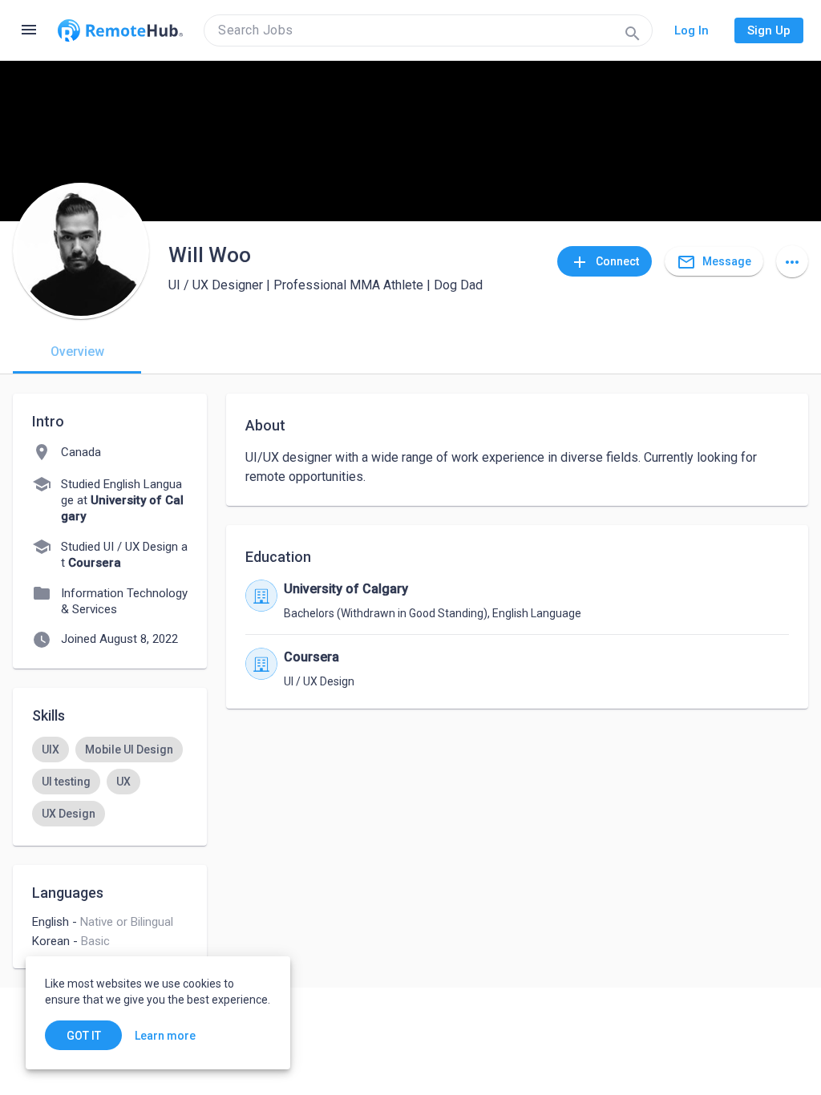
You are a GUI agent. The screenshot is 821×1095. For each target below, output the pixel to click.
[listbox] (110, 781)
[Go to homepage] (120, 30)
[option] (50, 749)
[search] (428, 30)
